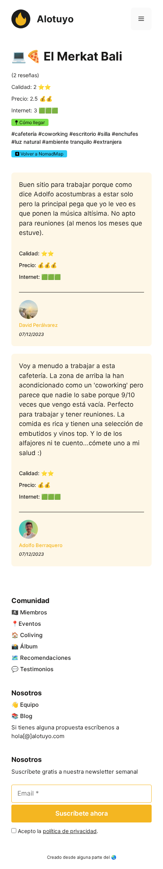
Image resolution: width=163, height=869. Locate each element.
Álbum (29, 646)
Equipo (29, 704)
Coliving (31, 635)
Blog (26, 716)
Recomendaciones (45, 657)
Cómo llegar (31, 122)
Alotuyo (55, 19)
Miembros (33, 612)
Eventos (30, 623)
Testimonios (36, 669)
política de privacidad (70, 831)
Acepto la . (58, 831)
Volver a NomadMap (41, 154)
